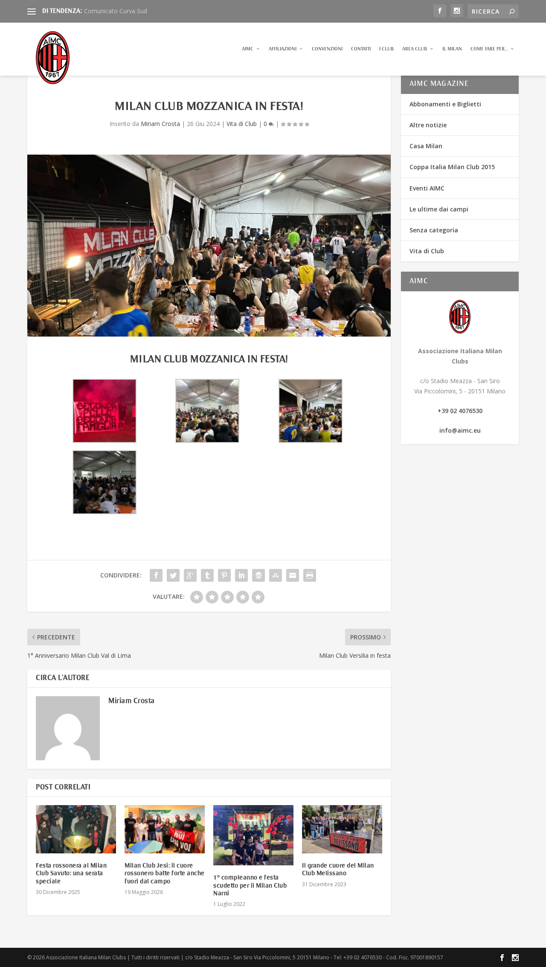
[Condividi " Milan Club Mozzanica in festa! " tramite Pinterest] (224, 575)
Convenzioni (327, 49)
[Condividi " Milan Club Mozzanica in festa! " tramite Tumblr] (207, 575)
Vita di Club (242, 124)
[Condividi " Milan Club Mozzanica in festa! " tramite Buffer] (258, 575)
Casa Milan (426, 146)
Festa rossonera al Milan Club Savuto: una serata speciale (71, 873)
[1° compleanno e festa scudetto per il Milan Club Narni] (253, 835)
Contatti (361, 49)
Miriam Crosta (160, 124)
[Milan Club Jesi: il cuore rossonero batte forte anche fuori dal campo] (165, 829)
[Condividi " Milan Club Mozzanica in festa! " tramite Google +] (190, 575)
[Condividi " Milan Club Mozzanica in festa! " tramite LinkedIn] (241, 575)
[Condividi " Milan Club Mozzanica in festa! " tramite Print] (309, 575)
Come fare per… (489, 49)
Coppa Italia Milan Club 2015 (452, 167)
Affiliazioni (282, 49)
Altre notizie (428, 125)
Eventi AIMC (427, 188)
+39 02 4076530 (460, 411)
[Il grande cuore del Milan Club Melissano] (342, 829)
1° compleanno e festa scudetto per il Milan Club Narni (250, 885)
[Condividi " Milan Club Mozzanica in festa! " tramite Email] (292, 575)
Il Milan (452, 49)
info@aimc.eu (460, 430)
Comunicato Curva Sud (115, 11)
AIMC (247, 49)
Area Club (414, 49)
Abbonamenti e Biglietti (445, 104)
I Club (386, 49)
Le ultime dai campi (439, 209)
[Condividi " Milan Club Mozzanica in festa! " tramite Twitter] (173, 575)
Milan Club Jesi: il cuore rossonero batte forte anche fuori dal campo (165, 873)
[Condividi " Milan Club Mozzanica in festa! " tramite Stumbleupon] (275, 575)
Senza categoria (434, 230)
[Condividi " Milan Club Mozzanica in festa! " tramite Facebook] (156, 575)
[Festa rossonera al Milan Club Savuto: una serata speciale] (76, 829)
